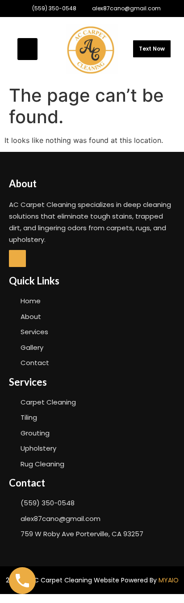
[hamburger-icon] (27, 49)
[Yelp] (17, 258)
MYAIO (169, 580)
